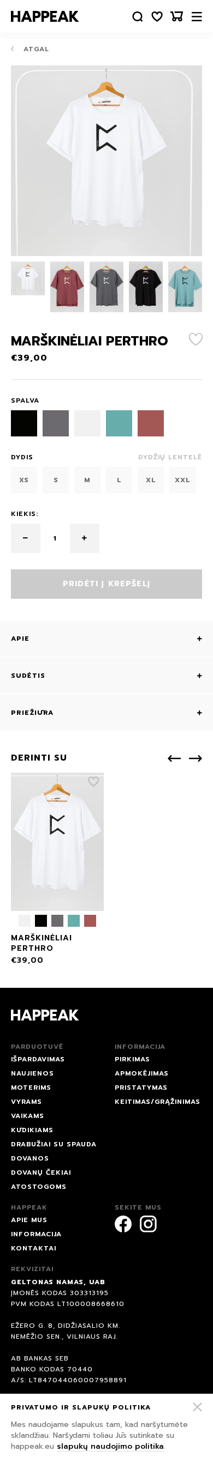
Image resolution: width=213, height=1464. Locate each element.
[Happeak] (45, 16)
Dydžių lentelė (170, 457)
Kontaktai (33, 1248)
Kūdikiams (32, 1130)
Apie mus (29, 1220)
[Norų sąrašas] (157, 16)
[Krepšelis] (177, 16)
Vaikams (27, 1116)
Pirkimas (132, 1059)
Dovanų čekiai (41, 1172)
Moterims (31, 1087)
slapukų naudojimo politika (110, 1446)
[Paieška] (137, 16)
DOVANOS (30, 1158)
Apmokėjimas (142, 1073)
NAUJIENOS (32, 1073)
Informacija (36, 1234)
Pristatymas (141, 1087)
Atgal (35, 49)
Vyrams (26, 1102)
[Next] (195, 758)
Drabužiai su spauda (54, 1144)
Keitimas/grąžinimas (157, 1102)
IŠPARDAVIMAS (38, 1059)
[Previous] (174, 758)
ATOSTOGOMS (39, 1187)
